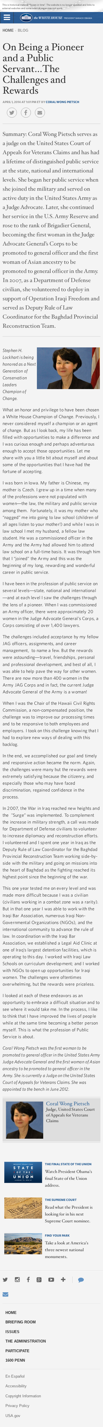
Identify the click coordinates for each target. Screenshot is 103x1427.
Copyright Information (23, 1396)
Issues (12, 1332)
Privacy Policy (17, 1406)
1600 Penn (15, 1360)
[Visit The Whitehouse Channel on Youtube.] (51, 1280)
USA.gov (12, 1416)
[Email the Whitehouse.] (5, 1294)
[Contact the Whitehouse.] (78, 1280)
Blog (23, 30)
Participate (17, 1351)
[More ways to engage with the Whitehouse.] (63, 1280)
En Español (15, 1376)
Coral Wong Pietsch (62, 102)
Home (8, 30)
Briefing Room (20, 1322)
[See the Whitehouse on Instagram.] (17, 1280)
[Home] (56, 21)
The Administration (25, 1341)
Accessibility (16, 1386)
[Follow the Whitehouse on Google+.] (39, 1280)
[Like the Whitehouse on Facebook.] (28, 1280)
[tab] (6, 17)
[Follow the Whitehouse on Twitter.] (5, 1280)
